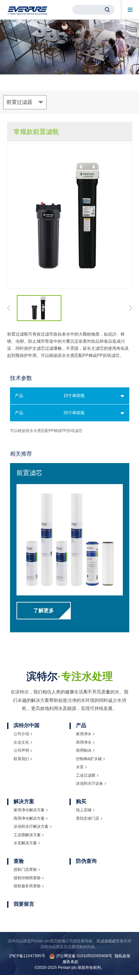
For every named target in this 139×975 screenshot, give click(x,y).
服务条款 (70, 961)
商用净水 (83, 742)
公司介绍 (21, 734)
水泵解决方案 (25, 843)
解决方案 (24, 801)
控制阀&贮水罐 (89, 759)
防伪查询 (86, 861)
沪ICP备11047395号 (27, 956)
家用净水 (83, 734)
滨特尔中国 (26, 725)
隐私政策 (122, 956)
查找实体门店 (87, 818)
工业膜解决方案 (27, 835)
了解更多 (43, 610)
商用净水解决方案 (29, 818)
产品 (81, 725)
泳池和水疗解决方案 (31, 826)
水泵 (80, 767)
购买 (81, 801)
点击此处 (108, 941)
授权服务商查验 (27, 886)
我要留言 (24, 904)
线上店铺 (83, 810)
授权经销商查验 (27, 878)
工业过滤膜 (85, 775)
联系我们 (21, 759)
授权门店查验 (25, 869)
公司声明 (21, 750)
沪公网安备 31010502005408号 (84, 956)
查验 (19, 861)
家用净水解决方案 (29, 810)
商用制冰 (83, 750)
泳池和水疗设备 (89, 783)
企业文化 (21, 742)
